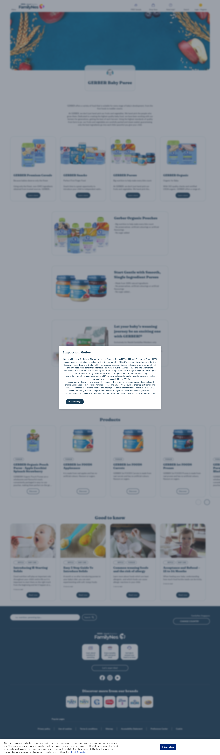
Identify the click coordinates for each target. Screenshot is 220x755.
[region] (110, 747)
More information (78, 752)
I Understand (168, 746)
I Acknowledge (74, 401)
